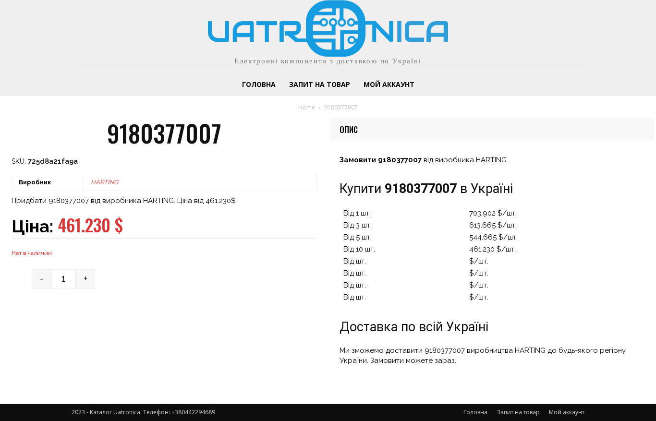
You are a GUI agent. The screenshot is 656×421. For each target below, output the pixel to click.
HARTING (104, 182)
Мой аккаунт (566, 412)
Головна (475, 412)
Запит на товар (518, 412)
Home (306, 107)
